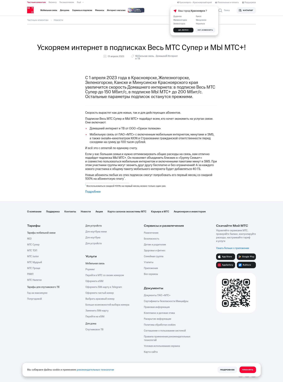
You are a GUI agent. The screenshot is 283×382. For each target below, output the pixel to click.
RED (29, 239)
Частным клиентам (36, 2)
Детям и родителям (155, 244)
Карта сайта (151, 352)
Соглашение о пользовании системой (165, 330)
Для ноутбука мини (96, 231)
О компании (34, 211)
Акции (99, 211)
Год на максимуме (37, 293)
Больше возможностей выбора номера (107, 305)
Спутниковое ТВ (94, 329)
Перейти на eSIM (94, 316)
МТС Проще (33, 268)
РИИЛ (30, 274)
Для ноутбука (92, 237)
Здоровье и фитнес (154, 250)
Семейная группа (153, 256)
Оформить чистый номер (99, 293)
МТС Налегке (34, 280)
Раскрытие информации (157, 319)
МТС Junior (33, 256)
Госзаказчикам (67, 2)
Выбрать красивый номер (100, 299)
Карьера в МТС (160, 211)
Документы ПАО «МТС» (157, 295)
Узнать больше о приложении (232, 248)
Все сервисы (151, 274)
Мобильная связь (144, 56)
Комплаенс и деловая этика (159, 313)
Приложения (151, 268)
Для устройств (93, 226)
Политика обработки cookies (160, 325)
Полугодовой (34, 299)
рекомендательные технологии (95, 370)
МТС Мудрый (34, 262)
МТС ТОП (32, 250)
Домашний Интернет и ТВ (156, 57)
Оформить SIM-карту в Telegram (103, 287)
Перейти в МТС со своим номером (104, 275)
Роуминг (90, 269)
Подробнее (93, 192)
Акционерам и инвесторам (190, 211)
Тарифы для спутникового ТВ (43, 287)
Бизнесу (53, 2)
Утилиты (148, 262)
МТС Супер (33, 244)
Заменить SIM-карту (96, 310)
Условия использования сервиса (162, 346)
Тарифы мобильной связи (41, 233)
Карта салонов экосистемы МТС (127, 211)
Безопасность (151, 239)
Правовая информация (157, 307)
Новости (86, 211)
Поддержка (53, 211)
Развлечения (151, 233)
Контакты (70, 211)
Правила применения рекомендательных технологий (167, 338)
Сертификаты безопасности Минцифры (166, 301)
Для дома (90, 323)
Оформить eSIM (94, 281)
